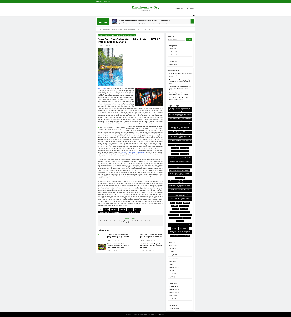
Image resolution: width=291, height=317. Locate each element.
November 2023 (173, 292)
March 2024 (172, 280)
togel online (174, 235)
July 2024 (171, 270)
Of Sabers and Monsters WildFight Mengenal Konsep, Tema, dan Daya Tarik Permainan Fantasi (144, 20)
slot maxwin (186, 218)
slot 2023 (174, 205)
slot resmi (174, 228)
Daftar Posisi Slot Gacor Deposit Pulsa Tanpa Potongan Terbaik (180, 132)
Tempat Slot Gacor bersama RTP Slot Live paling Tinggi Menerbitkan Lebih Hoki (180, 232)
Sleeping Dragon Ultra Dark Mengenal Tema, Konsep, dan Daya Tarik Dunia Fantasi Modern (118, 245)
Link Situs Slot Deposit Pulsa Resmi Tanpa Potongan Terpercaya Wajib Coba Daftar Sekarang (180, 162)
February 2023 (172, 308)
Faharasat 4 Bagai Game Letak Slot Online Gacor (180, 145)
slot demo (175, 208)
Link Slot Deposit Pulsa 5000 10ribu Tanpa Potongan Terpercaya (180, 166)
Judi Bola (100, 35)
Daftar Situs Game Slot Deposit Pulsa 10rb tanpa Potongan (180, 137)
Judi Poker (112, 35)
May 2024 (171, 276)
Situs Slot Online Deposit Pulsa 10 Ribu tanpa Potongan (180, 190)
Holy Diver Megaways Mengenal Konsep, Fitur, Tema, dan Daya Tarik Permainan (151, 245)
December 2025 (173, 258)
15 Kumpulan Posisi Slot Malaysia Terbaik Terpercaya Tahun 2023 (180, 115)
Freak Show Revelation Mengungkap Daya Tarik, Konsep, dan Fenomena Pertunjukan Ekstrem (151, 236)
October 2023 (172, 295)
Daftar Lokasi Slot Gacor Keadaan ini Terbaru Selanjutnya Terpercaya (180, 128)
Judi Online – (102, 88)
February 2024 (172, 283)
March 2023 (172, 305)
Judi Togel (124, 35)
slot (172, 202)
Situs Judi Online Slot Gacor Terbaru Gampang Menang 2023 (180, 181)
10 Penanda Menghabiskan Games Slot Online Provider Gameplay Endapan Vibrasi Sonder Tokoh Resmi (179, 110)
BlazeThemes (161, 314)
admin (100, 45)
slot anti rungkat (184, 205)
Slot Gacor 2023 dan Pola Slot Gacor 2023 (179, 211)
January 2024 (172, 286)
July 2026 (171, 248)
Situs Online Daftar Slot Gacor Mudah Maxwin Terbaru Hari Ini (180, 186)
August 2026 (172, 245)
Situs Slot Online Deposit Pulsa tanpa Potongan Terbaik (180, 199)
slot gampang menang (175, 218)
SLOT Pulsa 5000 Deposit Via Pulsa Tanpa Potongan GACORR (180, 225)
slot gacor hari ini (173, 214)
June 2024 (171, 273)
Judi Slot (119, 35)
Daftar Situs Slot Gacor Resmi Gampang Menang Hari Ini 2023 (180, 141)
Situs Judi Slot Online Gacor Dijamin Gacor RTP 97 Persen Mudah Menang (119, 212)
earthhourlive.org (145, 7)
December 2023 (173, 289)
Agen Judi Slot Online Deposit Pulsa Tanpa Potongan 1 (180, 124)
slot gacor (184, 208)
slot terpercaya (184, 228)
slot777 (186, 202)
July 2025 (171, 264)
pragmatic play (180, 177)
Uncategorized (131, 35)
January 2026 (172, 255)
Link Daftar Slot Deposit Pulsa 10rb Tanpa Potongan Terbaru (180, 158)
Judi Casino (184, 148)
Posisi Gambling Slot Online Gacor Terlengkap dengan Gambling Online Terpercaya (179, 174)
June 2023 (171, 298)
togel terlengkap (184, 235)
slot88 (179, 202)
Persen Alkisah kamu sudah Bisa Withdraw (179, 170)
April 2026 (171, 251)
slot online (180, 221)
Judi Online (106, 35)
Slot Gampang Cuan (186, 214)
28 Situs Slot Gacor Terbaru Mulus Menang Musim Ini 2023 (180, 119)
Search (189, 39)
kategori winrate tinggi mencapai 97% (133, 152)
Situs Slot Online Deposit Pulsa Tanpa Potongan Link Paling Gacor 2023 (180, 194)
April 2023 (171, 302)
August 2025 (172, 261)
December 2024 (173, 267)
